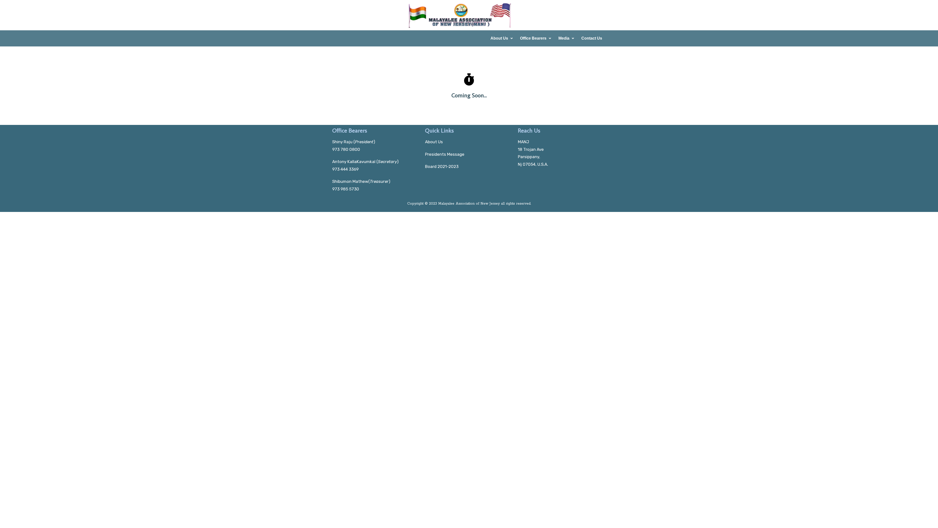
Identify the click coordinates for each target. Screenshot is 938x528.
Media (563, 38)
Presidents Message (444, 154)
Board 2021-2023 (441, 166)
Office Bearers (533, 38)
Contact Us (591, 38)
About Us (499, 38)
